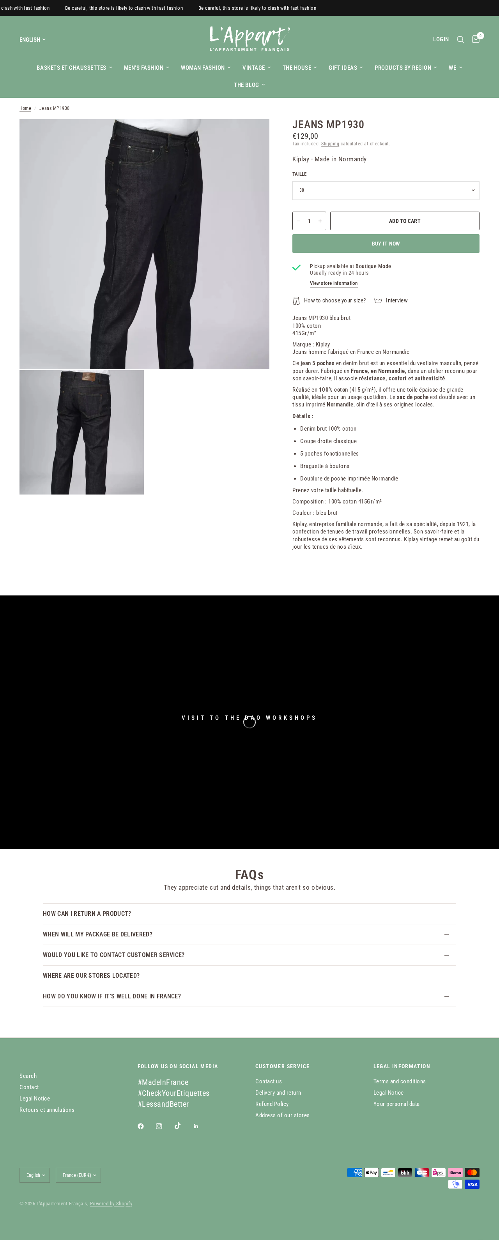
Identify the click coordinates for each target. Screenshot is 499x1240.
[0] (474, 39)
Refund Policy (272, 1104)
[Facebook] (146, 1126)
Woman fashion (203, 67)
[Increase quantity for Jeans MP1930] (320, 221)
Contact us (268, 1081)
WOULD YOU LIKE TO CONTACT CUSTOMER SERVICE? (114, 955)
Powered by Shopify (111, 1203)
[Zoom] (253, 135)
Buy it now (386, 243)
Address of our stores (282, 1115)
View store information (334, 283)
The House (297, 67)
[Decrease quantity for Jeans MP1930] (298, 221)
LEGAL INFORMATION (402, 1066)
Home (25, 108)
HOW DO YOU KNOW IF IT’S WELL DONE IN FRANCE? (112, 996)
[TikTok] (183, 1125)
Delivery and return (278, 1092)
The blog (246, 84)
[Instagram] (164, 1126)
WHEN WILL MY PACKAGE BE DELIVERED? (97, 934)
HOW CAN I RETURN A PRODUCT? (87, 913)
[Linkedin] (201, 1126)
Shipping (330, 144)
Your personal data (396, 1104)
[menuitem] (74, 67)
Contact (29, 1087)
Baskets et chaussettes (71, 67)
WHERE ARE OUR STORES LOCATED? (91, 975)
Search (28, 1075)
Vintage (253, 67)
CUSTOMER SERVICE (282, 1066)
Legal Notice (34, 1098)
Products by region (403, 67)
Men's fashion (144, 67)
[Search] (460, 39)
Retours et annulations (46, 1109)
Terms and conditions (399, 1081)
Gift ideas (343, 67)
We (452, 67)
